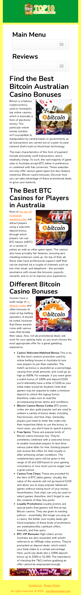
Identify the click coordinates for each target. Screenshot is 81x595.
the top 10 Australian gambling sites (20, 215)
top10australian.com (58, 591)
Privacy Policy (52, 585)
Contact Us (35, 585)
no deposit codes (19, 303)
